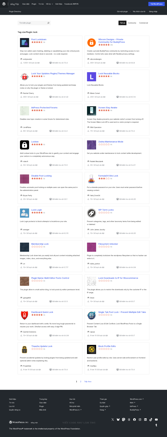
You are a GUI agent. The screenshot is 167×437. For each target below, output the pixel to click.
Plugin (41, 406)
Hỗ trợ (72, 403)
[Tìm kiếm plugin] (48, 23)
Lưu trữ (11, 406)
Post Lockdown (38, 39)
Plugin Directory (15, 11)
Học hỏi (72, 399)
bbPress (134, 406)
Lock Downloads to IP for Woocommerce (118, 278)
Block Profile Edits (107, 346)
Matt (132, 403)
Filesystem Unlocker (108, 244)
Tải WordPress (157, 4)
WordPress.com (137, 399)
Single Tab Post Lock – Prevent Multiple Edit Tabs (122, 312)
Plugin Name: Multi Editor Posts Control (50, 278)
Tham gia (103, 399)
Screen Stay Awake (107, 107)
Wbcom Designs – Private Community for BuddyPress (111, 40)
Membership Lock (40, 244)
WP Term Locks (106, 210)
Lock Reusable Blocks (108, 73)
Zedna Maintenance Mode (110, 141)
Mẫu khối (42, 410)
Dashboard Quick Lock (42, 312)
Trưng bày (43, 399)
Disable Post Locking (41, 176)
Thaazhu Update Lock (41, 346)
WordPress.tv (76, 410)
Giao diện (42, 403)
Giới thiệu (12, 399)
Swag (103, 410)
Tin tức (11, 403)
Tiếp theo (87, 382)
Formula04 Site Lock (108, 176)
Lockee (35, 141)
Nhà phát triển (75, 406)
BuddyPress (135, 410)
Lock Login (36, 210)
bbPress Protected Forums (44, 107)
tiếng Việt (34, 423)
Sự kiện (102, 403)
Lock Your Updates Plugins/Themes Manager (53, 73)
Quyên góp (105, 406)
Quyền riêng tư (14, 410)
